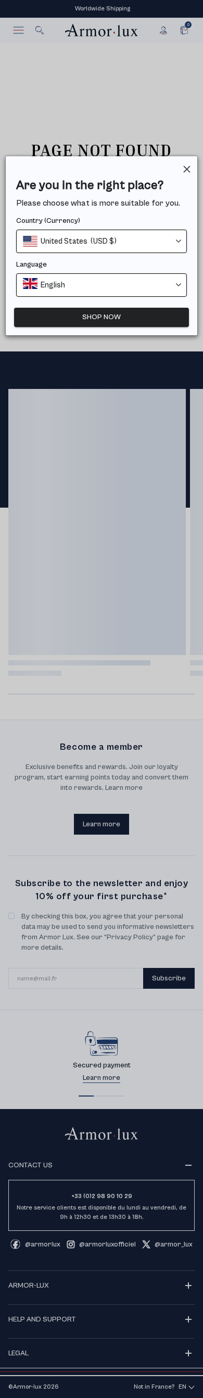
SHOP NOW (101, 317)
